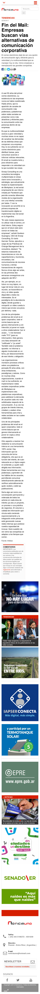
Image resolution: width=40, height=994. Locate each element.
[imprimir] (11, 70)
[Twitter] (8, 70)
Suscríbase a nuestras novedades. (18, 967)
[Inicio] (10, 8)
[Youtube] (31, 980)
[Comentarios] (14, 70)
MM (6, 990)
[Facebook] (3, 70)
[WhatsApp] (5, 70)
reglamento (6, 570)
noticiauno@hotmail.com (19, 953)
